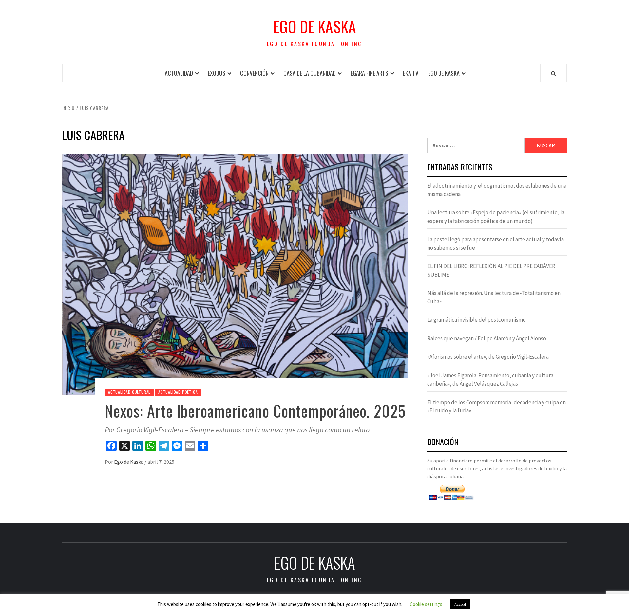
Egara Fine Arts (369, 73)
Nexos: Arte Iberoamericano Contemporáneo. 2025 (255, 410)
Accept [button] (460, 604)
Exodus (216, 73)
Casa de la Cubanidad (309, 73)
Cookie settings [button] (426, 604)
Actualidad (179, 73)
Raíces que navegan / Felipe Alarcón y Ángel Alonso (486, 338)
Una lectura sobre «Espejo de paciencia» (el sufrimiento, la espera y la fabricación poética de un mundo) (495, 217)
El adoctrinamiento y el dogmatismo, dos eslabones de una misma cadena (496, 190)
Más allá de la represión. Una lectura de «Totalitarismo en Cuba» (494, 297)
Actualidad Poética (178, 392)
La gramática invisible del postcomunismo (476, 319)
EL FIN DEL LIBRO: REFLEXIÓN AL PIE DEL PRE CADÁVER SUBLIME (491, 270)
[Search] (553, 73)
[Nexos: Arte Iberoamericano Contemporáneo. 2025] (235, 274)
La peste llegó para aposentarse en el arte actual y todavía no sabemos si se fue (495, 243)
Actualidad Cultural (129, 392)
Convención (254, 73)
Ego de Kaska (314, 26)
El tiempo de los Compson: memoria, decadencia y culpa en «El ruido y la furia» (496, 406)
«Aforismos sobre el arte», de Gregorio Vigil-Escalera (488, 356)
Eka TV (410, 73)
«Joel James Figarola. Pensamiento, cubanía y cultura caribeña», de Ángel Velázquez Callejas (490, 380)
